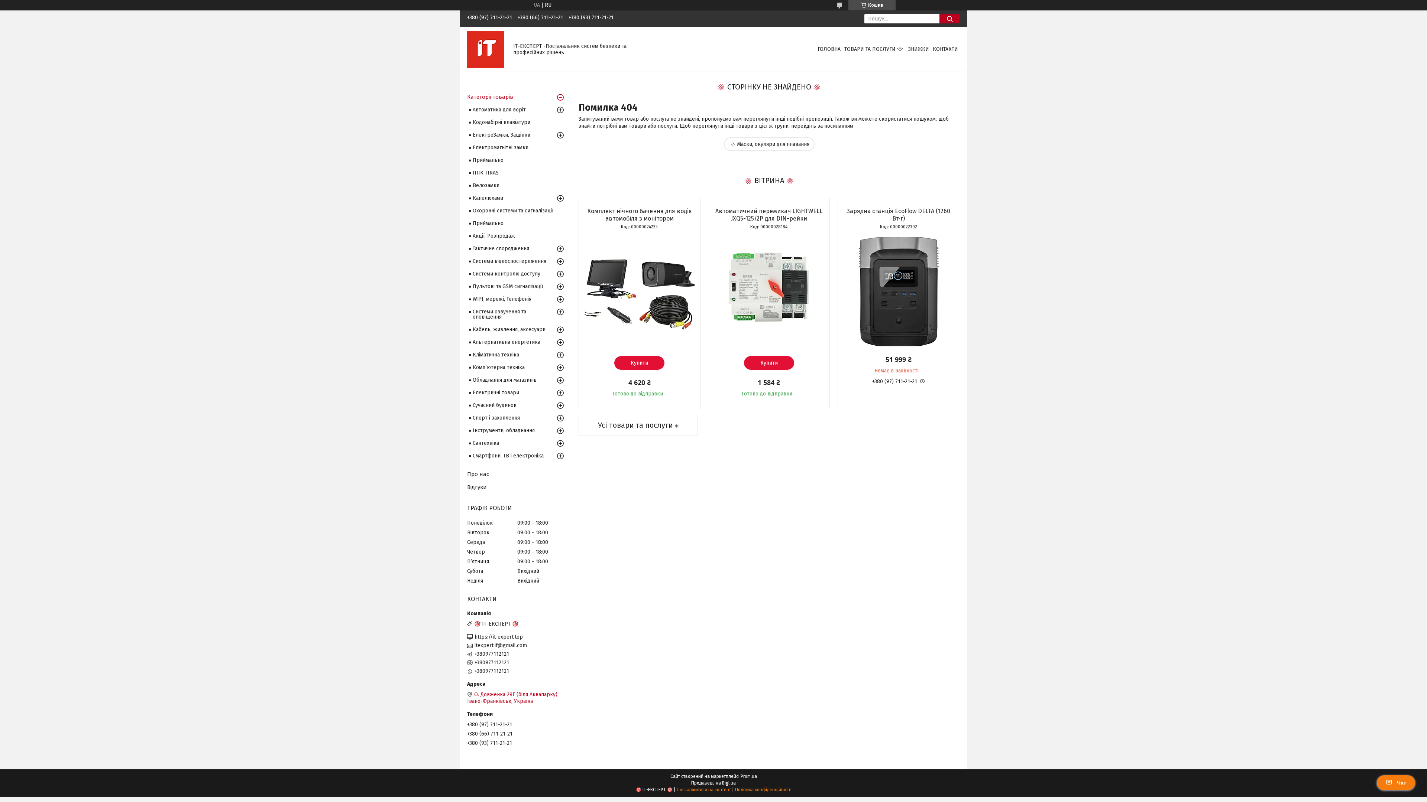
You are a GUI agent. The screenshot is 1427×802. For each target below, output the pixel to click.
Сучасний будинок (495, 405)
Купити (639, 363)
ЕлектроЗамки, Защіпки (501, 135)
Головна (829, 49)
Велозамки (486, 185)
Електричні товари (496, 392)
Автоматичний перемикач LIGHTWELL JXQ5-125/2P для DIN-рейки (768, 215)
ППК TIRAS (486, 173)
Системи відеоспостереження (509, 261)
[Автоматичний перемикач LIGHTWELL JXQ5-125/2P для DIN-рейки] (768, 291)
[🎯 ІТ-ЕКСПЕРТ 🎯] (485, 49)
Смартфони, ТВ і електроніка (508, 456)
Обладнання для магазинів (505, 380)
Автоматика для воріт (499, 110)
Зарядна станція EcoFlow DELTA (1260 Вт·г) (898, 215)
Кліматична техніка (496, 355)
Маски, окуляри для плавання (773, 144)
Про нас (478, 474)
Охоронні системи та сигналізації (513, 211)
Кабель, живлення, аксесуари (509, 329)
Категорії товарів (490, 97)
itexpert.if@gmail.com (501, 645)
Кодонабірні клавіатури (501, 122)
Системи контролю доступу (506, 274)
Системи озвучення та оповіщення (499, 314)
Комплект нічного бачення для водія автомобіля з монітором (639, 215)
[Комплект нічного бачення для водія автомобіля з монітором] (639, 291)
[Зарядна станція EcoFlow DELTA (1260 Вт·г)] (898, 291)
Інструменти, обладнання (504, 430)
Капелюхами (488, 198)
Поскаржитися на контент (704, 789)
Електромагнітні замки (500, 147)
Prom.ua (749, 776)
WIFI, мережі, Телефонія (502, 299)
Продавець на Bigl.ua (713, 783)
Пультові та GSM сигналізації (508, 286)
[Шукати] (949, 18)
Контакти (945, 49)
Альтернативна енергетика (506, 342)
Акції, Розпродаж (494, 236)
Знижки (918, 49)
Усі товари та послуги (635, 425)
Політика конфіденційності (763, 789)
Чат (1401, 783)
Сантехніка (486, 443)
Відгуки (477, 487)
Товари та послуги (870, 49)
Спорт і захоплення (496, 418)
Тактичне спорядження (501, 248)
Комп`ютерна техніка (499, 367)
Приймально (488, 160)
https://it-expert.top (499, 637)
